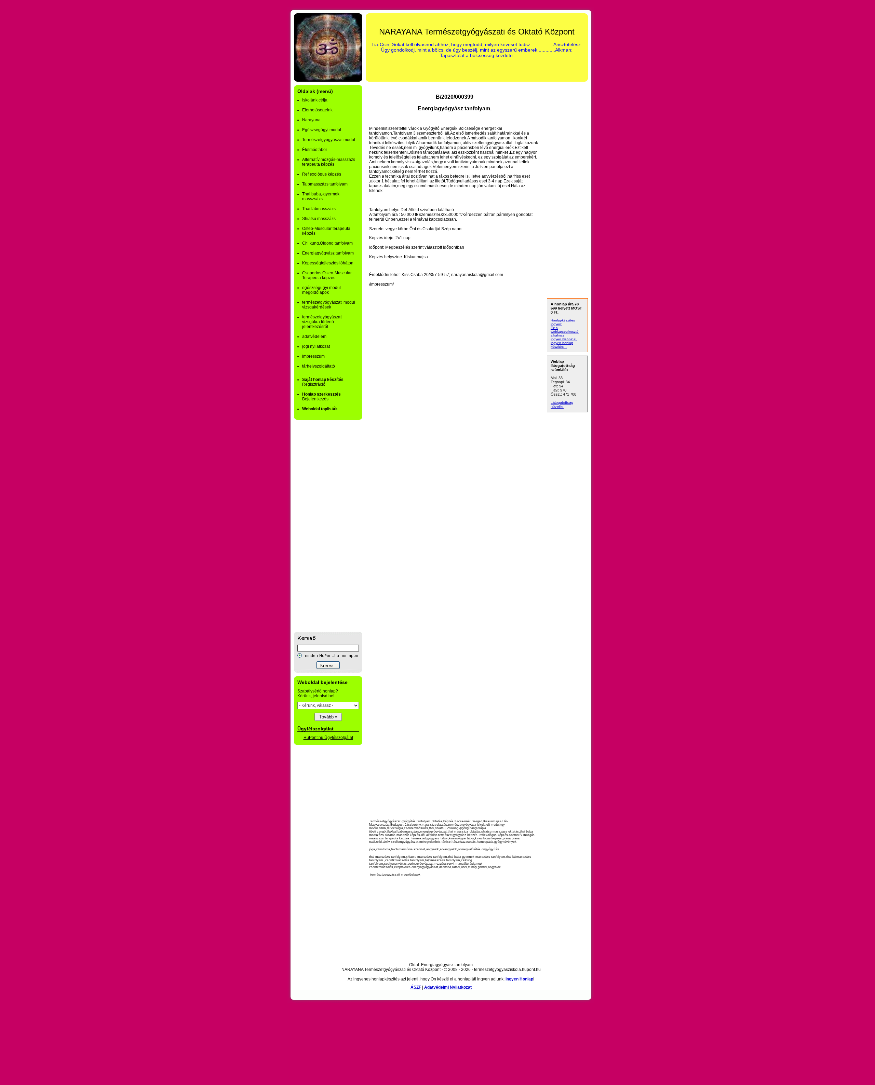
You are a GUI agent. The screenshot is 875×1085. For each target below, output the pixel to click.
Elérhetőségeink (317, 110)
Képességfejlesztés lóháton (327, 263)
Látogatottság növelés (562, 404)
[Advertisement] (321, 525)
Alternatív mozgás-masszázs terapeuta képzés (328, 162)
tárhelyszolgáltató (318, 366)
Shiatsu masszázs (319, 218)
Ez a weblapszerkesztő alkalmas (565, 331)
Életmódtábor (314, 149)
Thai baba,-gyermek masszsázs (320, 196)
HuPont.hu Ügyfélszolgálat (328, 737)
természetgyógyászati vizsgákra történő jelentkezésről (322, 322)
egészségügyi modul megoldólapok (321, 290)
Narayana (311, 120)
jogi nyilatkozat (316, 346)
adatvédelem (314, 336)
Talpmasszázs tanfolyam (325, 184)
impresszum (313, 356)
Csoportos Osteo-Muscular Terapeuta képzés (327, 275)
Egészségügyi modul (321, 129)
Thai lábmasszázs (319, 208)
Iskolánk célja (314, 100)
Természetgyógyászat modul (328, 139)
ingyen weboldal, (564, 339)
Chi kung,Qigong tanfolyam (327, 243)
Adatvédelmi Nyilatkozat (448, 987)
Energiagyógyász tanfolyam (328, 253)
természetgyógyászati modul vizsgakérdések (328, 305)
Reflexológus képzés (321, 174)
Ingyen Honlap (519, 979)
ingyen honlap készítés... (562, 344)
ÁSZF (415, 987)
